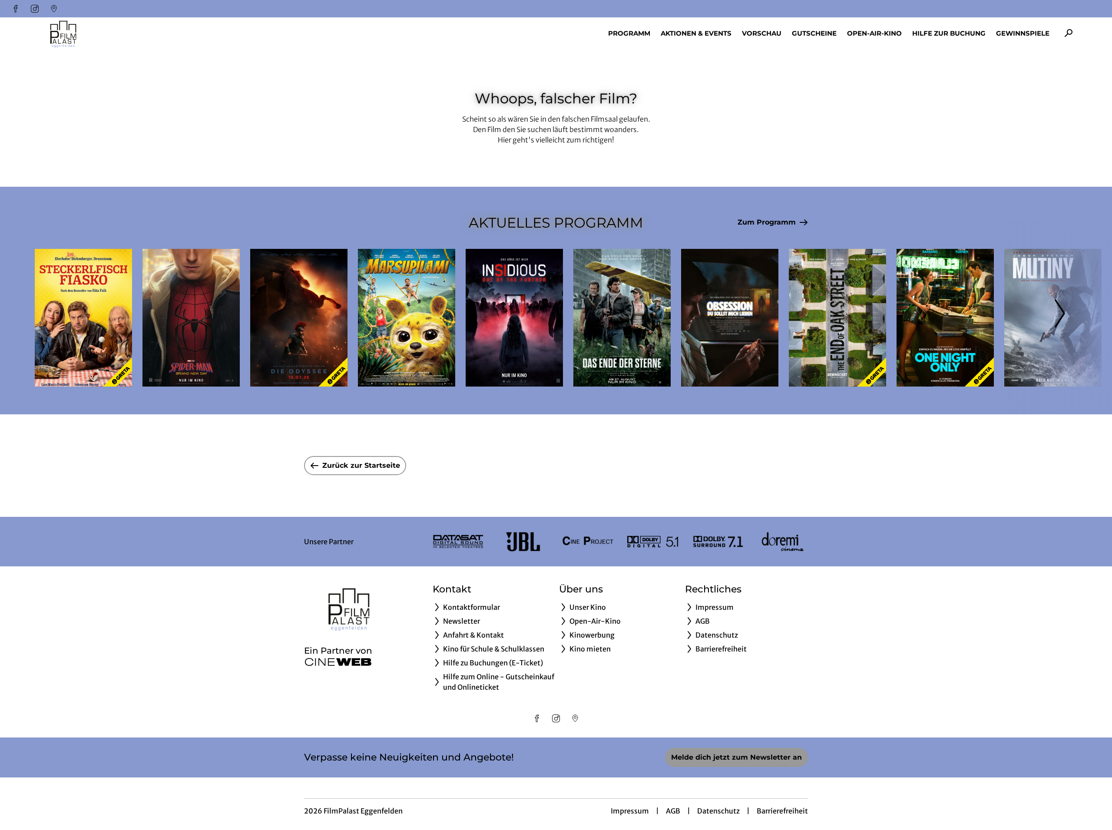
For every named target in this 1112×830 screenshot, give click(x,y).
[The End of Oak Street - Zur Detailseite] (837, 318)
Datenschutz (718, 811)
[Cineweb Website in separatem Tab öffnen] (338, 662)
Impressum (630, 811)
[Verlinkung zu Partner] (458, 541)
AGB (673, 811)
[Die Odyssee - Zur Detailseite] (299, 318)
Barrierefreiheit (782, 811)
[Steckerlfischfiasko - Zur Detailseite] (83, 318)
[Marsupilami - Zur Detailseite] (406, 318)
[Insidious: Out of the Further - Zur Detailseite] (514, 318)
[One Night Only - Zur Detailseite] (945, 318)
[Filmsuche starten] (1068, 33)
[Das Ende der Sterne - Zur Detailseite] (622, 318)
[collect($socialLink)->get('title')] (15, 8)
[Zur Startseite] (95, 33)
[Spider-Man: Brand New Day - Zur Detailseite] (191, 318)
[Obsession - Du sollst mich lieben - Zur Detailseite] (729, 318)
